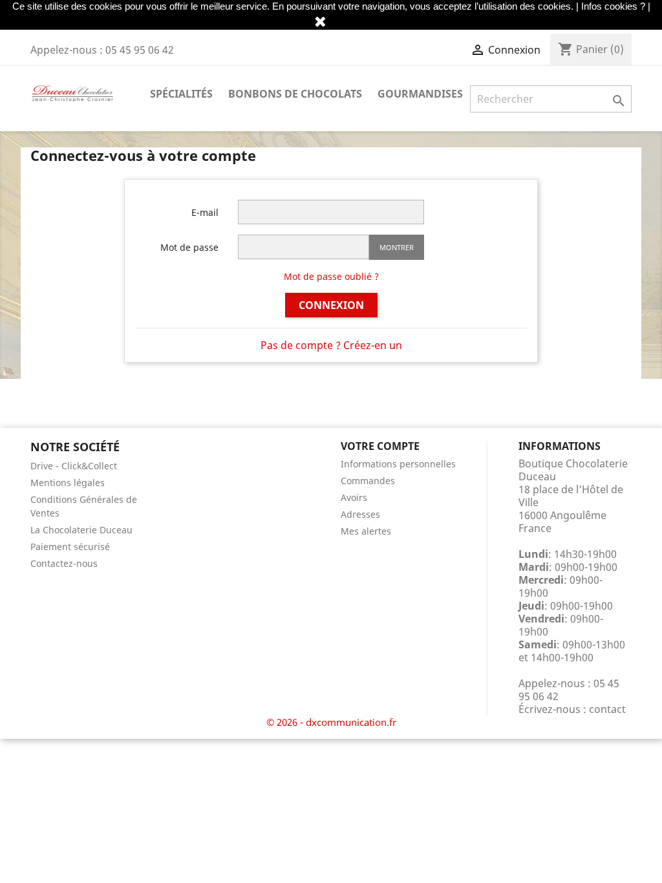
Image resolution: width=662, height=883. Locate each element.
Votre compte (380, 446)
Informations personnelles (398, 464)
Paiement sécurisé (70, 546)
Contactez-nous (64, 563)
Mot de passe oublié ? (331, 276)
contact (607, 709)
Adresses (360, 514)
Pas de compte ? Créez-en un (331, 345)
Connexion (331, 305)
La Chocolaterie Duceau (81, 530)
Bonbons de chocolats (295, 94)
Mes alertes (366, 531)
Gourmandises (420, 94)
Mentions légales (67, 482)
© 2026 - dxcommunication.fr (331, 722)
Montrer (396, 247)
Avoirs (354, 497)
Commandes (368, 480)
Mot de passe (189, 247)
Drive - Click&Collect (73, 466)
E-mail (205, 212)
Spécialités (181, 94)
